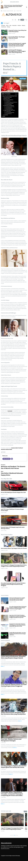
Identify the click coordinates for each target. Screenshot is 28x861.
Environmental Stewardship (10, 112)
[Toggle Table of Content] (15, 94)
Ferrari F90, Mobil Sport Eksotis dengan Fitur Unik (13, 492)
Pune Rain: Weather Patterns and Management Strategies (11, 739)
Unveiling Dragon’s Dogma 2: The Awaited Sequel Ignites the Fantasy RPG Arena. (13, 766)
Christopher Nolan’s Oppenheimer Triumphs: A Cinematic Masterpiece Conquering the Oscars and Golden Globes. (12, 795)
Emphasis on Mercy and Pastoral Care (11, 102)
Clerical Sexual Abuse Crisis (10, 106)
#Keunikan (14, 25)
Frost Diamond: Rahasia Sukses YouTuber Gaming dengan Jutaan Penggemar (14, 685)
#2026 (7, 25)
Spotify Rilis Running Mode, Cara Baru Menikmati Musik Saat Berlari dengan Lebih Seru (17, 633)
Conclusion (6, 114)
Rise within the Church (8, 97)
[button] (24, 811)
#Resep (8, 26)
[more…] (2, 666)
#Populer (3, 25)
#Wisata (23, 25)
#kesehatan (3, 26)
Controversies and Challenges (9, 105)
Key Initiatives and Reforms (8, 99)
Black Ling (5, 72)
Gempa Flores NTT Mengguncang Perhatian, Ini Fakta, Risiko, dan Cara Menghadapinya (12, 828)
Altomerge (18, 855)
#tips (10, 25)
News (4, 824)
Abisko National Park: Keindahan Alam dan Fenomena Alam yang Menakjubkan (13, 713)
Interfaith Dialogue (9, 104)
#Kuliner (19, 25)
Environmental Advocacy (9, 103)
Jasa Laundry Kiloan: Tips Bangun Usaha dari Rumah (16, 37)
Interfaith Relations (9, 113)
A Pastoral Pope (8, 111)
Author (4, 116)
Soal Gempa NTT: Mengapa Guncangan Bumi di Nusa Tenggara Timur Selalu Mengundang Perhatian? (17, 51)
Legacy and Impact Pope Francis (9, 110)
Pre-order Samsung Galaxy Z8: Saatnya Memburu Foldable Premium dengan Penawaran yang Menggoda (13, 584)
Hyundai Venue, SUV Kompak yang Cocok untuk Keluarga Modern (12, 528)
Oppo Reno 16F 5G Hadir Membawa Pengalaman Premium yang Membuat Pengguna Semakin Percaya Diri (17, 616)
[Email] (12, 459)
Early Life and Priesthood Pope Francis (10, 95)
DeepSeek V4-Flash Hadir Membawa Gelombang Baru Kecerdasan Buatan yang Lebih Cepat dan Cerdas (17, 625)
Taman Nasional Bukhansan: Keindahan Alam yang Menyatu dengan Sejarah (13, 657)
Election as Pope (7, 98)
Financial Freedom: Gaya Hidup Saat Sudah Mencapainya (17, 31)
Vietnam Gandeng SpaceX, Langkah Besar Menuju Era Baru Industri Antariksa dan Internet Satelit (17, 44)
